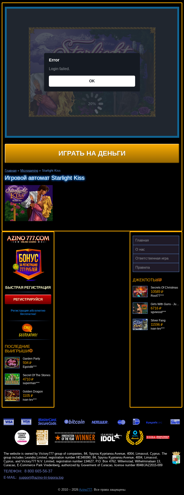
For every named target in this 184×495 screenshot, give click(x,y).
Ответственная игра (151, 258)
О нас (140, 249)
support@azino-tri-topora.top (41, 477)
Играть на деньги (92, 153)
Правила (142, 267)
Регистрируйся (28, 299)
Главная (142, 240)
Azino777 (85, 489)
